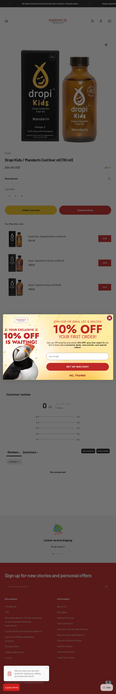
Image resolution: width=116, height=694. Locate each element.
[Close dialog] (109, 317)
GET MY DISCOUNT (77, 366)
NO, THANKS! (77, 375)
